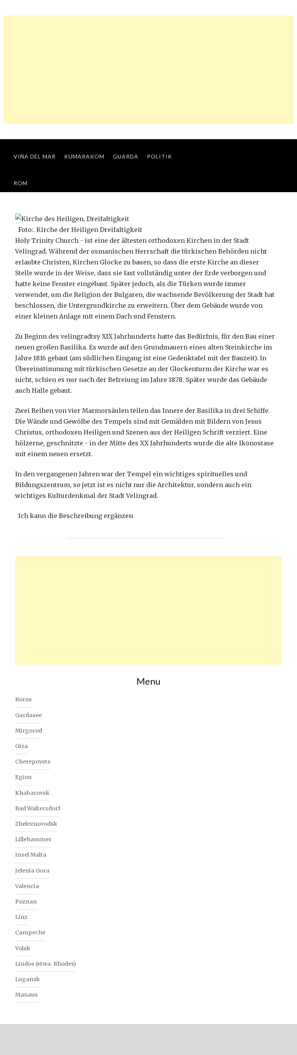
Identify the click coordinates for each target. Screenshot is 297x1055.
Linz (21, 917)
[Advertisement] (148, 69)
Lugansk (27, 979)
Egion (23, 777)
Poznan (26, 901)
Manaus (26, 994)
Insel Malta (30, 854)
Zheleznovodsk (36, 823)
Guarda (125, 156)
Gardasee (28, 715)
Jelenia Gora (32, 870)
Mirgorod (28, 730)
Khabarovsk (32, 792)
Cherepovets (33, 761)
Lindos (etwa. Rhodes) (45, 963)
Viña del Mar (35, 156)
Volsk (22, 948)
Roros (23, 699)
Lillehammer (33, 839)
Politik (159, 156)
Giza (21, 746)
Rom (20, 183)
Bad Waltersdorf (37, 808)
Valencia (27, 886)
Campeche (30, 932)
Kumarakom (84, 156)
